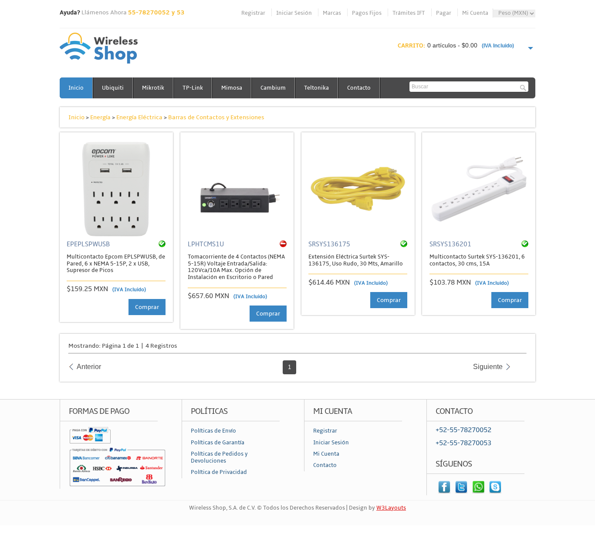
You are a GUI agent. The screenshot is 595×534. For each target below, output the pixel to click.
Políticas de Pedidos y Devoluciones (219, 457)
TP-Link (193, 87)
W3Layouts (391, 507)
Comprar (147, 307)
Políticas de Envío (213, 430)
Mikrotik (153, 87)
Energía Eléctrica (139, 117)
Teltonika (316, 87)
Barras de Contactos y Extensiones (216, 117)
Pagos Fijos (367, 13)
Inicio (76, 87)
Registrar (253, 13)
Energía (100, 117)
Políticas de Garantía (217, 442)
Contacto (359, 87)
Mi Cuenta (475, 13)
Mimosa (231, 87)
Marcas (332, 13)
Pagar (443, 13)
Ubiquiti (113, 87)
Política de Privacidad (219, 472)
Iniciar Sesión (294, 13)
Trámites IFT (408, 13)
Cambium (273, 87)
